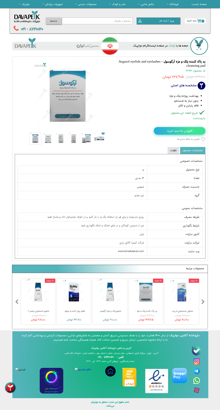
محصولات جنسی (87, 4)
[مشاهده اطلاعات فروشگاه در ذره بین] (83, 369)
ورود (172, 21)
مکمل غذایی (147, 4)
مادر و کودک (118, 4)
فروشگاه (174, 4)
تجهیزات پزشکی (54, 4)
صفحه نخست (199, 4)
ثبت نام (163, 21)
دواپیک (26, 4)
